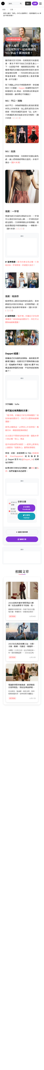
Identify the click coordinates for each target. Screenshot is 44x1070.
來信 (33, 467)
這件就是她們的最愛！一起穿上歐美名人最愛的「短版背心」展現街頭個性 (22, 446)
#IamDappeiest (16, 456)
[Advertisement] (22, 247)
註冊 (34, 3)
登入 (28, 3)
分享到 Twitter (26, 516)
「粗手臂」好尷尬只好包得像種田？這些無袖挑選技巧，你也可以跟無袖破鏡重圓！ (22, 319)
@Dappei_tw (28, 459)
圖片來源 (15, 162)
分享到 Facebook (26, 508)
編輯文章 (22, 539)
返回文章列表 (23, 532)
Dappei (22, 87)
